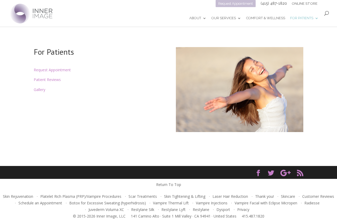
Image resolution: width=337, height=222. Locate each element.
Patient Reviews (47, 79)
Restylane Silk (142, 209)
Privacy (243, 209)
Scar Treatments (142, 196)
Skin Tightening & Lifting (184, 196)
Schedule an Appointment (40, 202)
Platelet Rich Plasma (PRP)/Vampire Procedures (80, 196)
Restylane (201, 209)
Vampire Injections (211, 202)
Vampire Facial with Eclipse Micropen (266, 202)
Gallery (39, 89)
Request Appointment (235, 3)
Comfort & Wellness (265, 18)
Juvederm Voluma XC (106, 209)
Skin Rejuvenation (18, 196)
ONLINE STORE (305, 4)
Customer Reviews (318, 196)
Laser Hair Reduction (230, 196)
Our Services (223, 18)
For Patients (301, 18)
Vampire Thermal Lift (171, 202)
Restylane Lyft (173, 209)
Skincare (288, 196)
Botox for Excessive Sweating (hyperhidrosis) (107, 202)
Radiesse (312, 202)
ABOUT (195, 18)
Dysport (223, 209)
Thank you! (264, 196)
